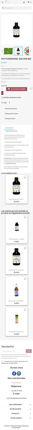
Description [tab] (9, 128)
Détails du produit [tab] (12, 131)
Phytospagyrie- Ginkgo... (16, 199)
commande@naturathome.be (17, 398)
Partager (9, 102)
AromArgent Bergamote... (16, 332)
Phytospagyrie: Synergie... (16, 270)
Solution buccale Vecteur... (16, 301)
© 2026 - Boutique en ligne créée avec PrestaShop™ (16, 427)
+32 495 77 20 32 (16, 391)
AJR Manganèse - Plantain (16, 239)
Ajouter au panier (16, 89)
